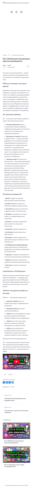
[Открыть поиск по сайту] (16, 12)
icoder (9, 65)
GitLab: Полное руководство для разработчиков (15, 399)
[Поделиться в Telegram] (10, 382)
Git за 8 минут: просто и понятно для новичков (16, 411)
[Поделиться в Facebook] (7, 382)
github (10, 374)
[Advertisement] (16, 33)
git (5, 374)
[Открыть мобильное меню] (21, 12)
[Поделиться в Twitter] (12, 382)
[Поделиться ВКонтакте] (4, 382)
